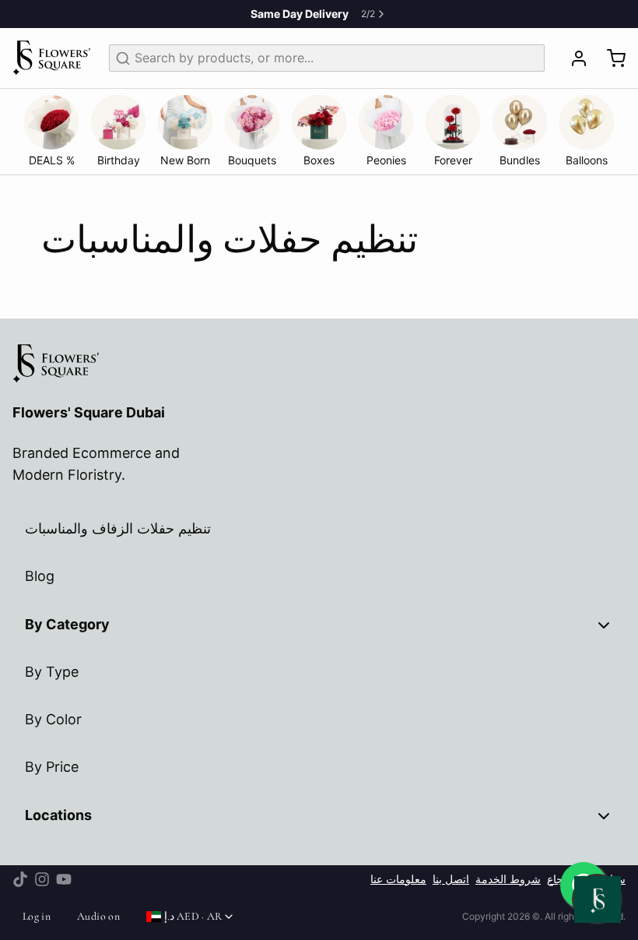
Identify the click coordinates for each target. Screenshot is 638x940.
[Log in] (572, 58)
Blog (39, 576)
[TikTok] (20, 879)
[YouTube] (64, 879)
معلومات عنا (398, 879)
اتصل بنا (451, 879)
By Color (53, 719)
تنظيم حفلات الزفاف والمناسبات (118, 528)
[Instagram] (42, 879)
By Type (52, 672)
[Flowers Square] (51, 58)
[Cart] (610, 58)
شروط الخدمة (508, 879)
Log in (37, 916)
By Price (52, 767)
